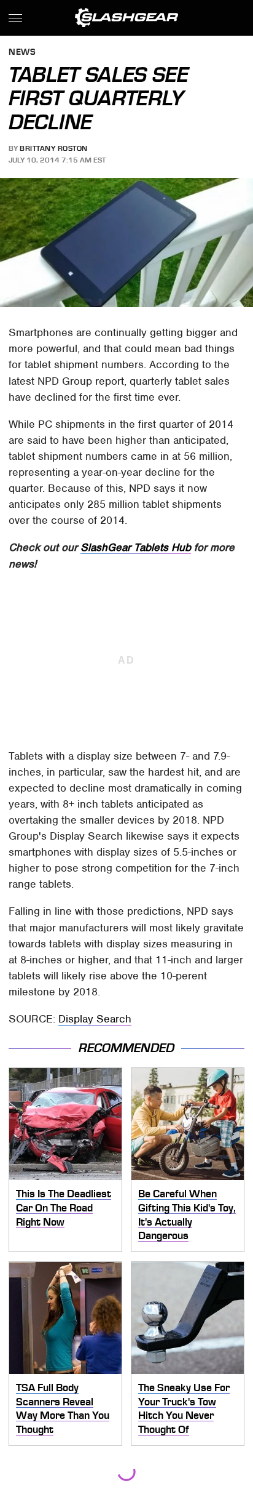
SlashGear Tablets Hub (135, 547)
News (22, 53)
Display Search (94, 1019)
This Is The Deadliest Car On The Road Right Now (63, 1207)
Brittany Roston (54, 148)
